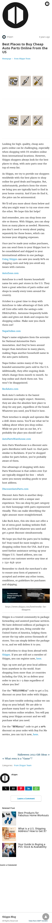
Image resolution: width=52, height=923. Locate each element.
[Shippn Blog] (15, 27)
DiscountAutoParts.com (15, 488)
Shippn (6, 654)
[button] (5, 788)
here (38, 658)
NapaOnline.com (11, 331)
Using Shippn (10, 259)
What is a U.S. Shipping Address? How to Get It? (32, 830)
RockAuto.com (10, 388)
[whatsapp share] (36, 789)
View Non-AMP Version (38, 920)
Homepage (6, 59)
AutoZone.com (10, 273)
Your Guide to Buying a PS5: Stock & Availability (32, 845)
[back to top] (45, 916)
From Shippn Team (22, 59)
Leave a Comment (26, 798)
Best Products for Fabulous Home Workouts (33, 814)
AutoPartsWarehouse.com (16, 438)
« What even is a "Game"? (17, 758)
